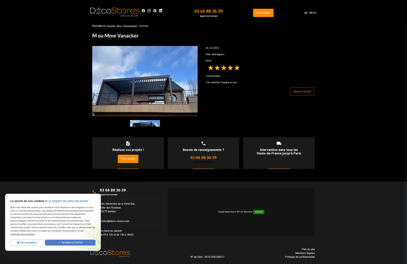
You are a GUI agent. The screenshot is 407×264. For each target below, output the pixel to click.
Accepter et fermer (72, 242)
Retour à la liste (302, 91)
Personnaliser (28, 242)
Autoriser (259, 212)
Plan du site (308, 249)
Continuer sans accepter (22, 234)
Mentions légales (305, 253)
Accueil (111, 26)
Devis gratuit (263, 12)
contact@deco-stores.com (114, 221)
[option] (145, 81)
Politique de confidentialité (300, 256)
